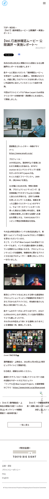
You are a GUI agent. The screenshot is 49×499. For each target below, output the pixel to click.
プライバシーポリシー (11, 469)
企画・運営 (6, 465)
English (5, 477)
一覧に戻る (24, 424)
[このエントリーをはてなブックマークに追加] (19, 54)
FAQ (4, 473)
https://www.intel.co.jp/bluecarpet (29, 387)
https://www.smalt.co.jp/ (21, 153)
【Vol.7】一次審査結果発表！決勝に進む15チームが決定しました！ (38, 406)
